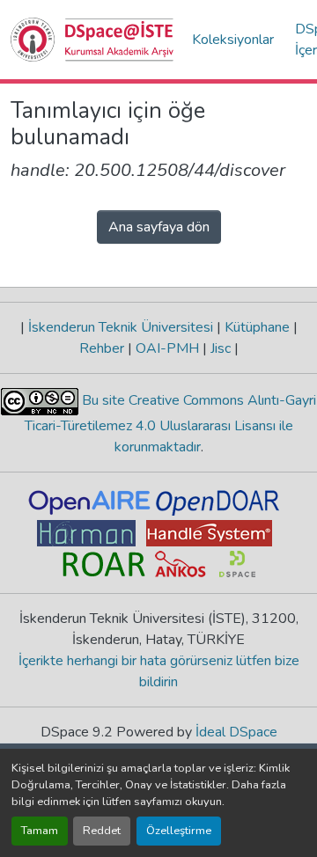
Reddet (102, 831)
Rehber (103, 348)
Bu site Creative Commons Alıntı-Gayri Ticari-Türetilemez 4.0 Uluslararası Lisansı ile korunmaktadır (171, 424)
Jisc (220, 348)
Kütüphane (257, 327)
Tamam (39, 831)
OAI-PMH (167, 348)
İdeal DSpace (236, 732)
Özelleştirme (178, 831)
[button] (92, 40)
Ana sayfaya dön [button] (159, 227)
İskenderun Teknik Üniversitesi (121, 327)
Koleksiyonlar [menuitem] (233, 39)
